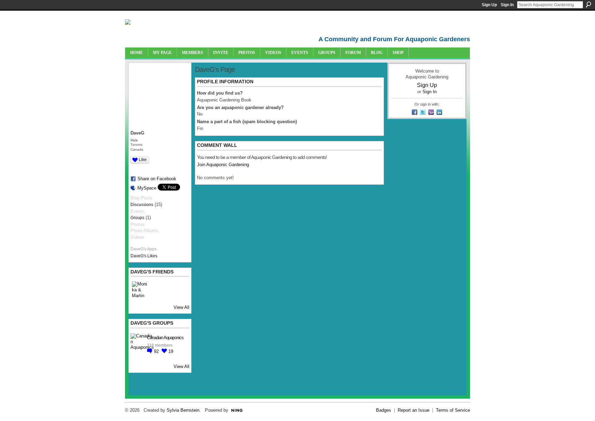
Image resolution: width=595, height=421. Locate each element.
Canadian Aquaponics (165, 337)
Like (143, 159)
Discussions (142, 204)
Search (588, 4)
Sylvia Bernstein (183, 410)
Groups (137, 217)
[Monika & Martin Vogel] (140, 289)
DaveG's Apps (144, 249)
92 (157, 351)
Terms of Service (453, 410)
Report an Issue (413, 410)
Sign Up (489, 4)
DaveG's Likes (144, 255)
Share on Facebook (156, 178)
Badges (383, 410)
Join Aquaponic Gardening (223, 164)
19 (170, 351)
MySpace (146, 188)
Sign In (507, 4)
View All (181, 307)
